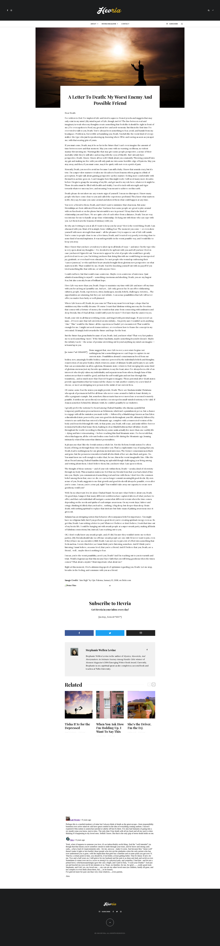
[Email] (140, 633)
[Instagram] (11, 10)
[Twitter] (117, 911)
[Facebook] (7, 10)
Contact (125, 24)
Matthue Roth (132, 732)
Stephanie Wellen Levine (99, 91)
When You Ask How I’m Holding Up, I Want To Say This (110, 727)
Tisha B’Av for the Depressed (77, 726)
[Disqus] (110, 778)
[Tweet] (110, 633)
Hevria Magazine (109, 24)
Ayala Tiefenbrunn (70, 732)
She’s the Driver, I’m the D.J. (139, 726)
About (93, 24)
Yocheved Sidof (101, 736)
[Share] (79, 633)
